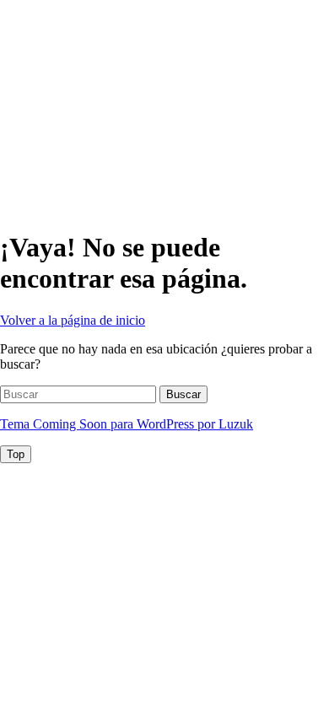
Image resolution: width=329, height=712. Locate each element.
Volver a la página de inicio (72, 320)
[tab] (15, 454)
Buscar (183, 394)
